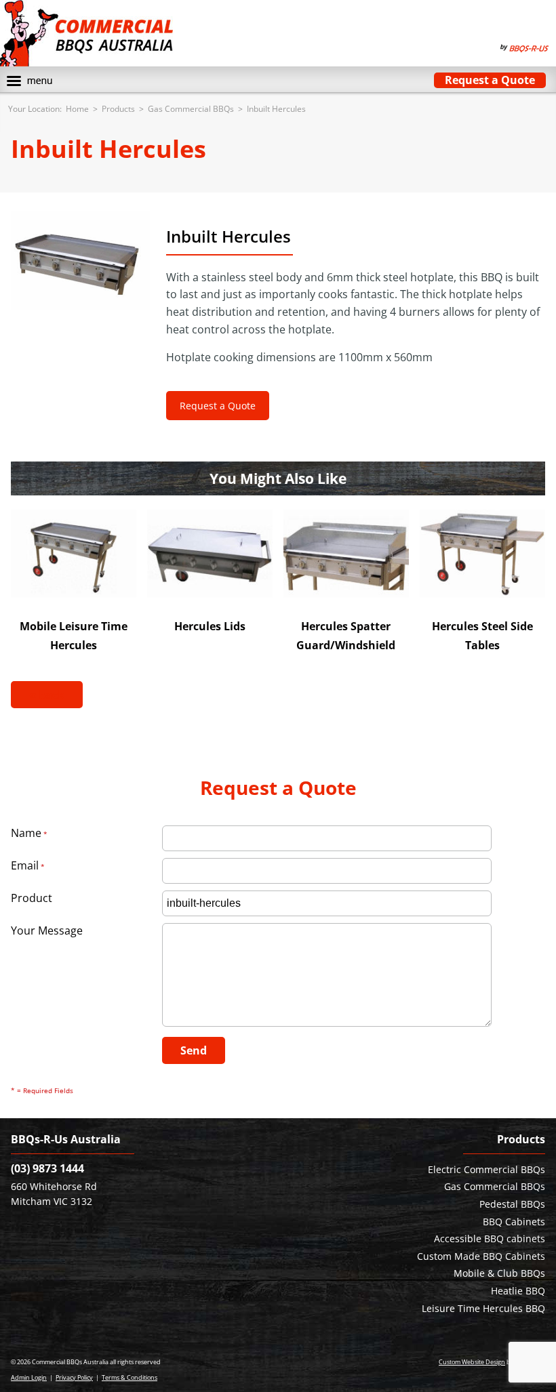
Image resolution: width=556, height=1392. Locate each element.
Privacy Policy (74, 1377)
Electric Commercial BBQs (486, 1169)
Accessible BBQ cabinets (489, 1238)
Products (118, 109)
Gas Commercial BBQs (191, 109)
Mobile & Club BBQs (499, 1273)
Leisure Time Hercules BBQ (483, 1308)
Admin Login (29, 1377)
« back (46, 694)
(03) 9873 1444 (47, 1168)
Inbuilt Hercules (276, 109)
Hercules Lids (209, 626)
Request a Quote (490, 80)
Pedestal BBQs (512, 1203)
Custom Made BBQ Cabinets (481, 1256)
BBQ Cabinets (514, 1221)
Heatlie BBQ (518, 1290)
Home (77, 109)
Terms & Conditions (129, 1377)
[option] (80, 260)
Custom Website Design (472, 1361)
